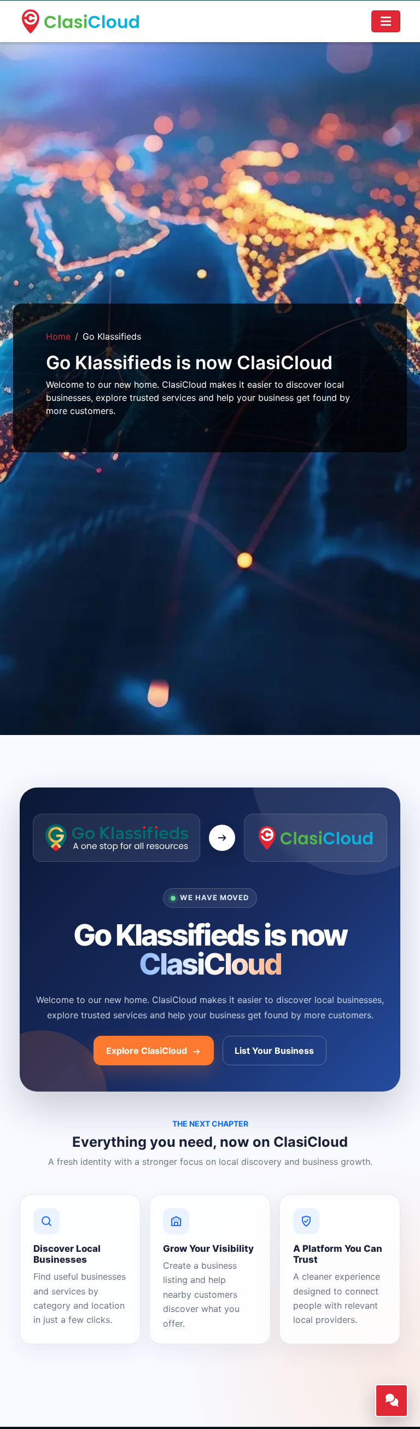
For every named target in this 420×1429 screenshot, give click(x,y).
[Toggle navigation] (386, 21)
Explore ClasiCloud (147, 1050)
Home (58, 336)
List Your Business (274, 1050)
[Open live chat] (391, 1400)
